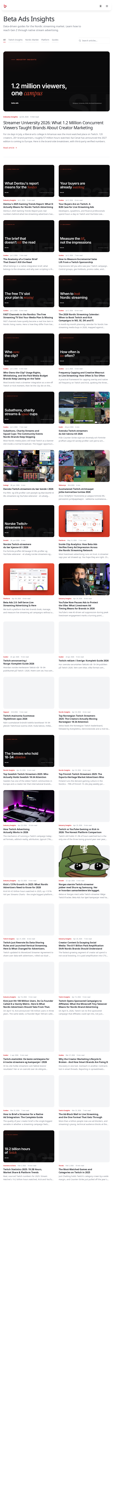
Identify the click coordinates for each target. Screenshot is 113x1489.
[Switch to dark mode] (101, 6)
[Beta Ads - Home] (7, 6)
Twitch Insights (15, 39)
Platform (45, 39)
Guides (55, 39)
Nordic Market (32, 39)
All (4, 39)
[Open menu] (107, 6)
